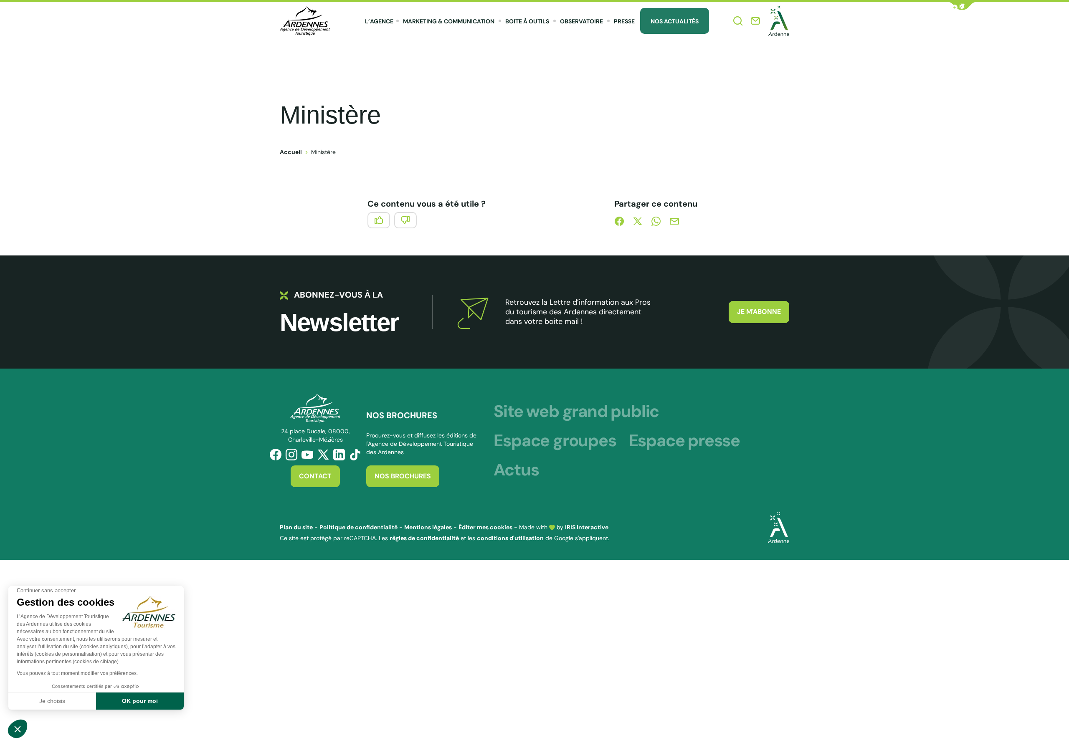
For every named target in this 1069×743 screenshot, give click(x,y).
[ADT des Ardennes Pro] (305, 20)
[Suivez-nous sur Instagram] (291, 454)
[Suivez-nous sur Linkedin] (339, 454)
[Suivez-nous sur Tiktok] (355, 454)
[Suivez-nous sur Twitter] (323, 454)
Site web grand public (576, 411)
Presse (624, 21)
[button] (962, 6)
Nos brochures (403, 476)
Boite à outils (527, 21)
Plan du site (296, 527)
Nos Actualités (675, 21)
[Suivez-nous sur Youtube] (307, 454)
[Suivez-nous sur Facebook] (275, 454)
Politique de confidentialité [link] (358, 527)
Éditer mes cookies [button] (485, 527)
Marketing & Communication (448, 21)
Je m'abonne (759, 311)
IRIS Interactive (586, 527)
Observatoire (581, 21)
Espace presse (684, 440)
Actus (516, 469)
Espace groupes (555, 440)
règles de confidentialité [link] (424, 538)
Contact (315, 476)
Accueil (291, 152)
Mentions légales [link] (428, 527)
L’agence (379, 21)
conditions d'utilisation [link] (510, 538)
